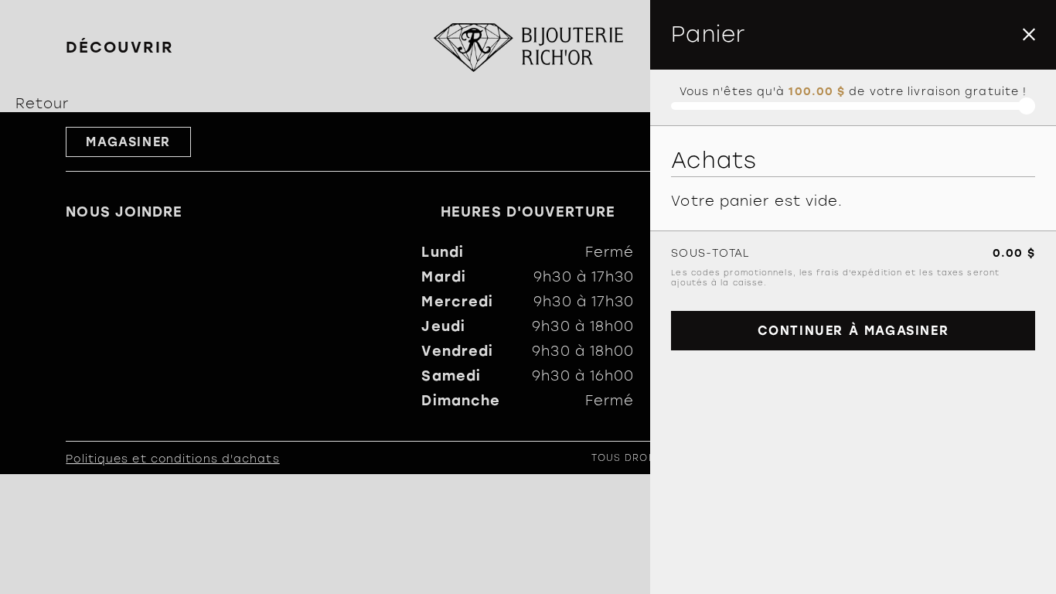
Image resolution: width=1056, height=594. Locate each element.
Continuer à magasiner (853, 330)
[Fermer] (1029, 34)
